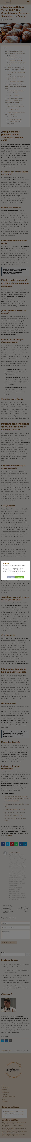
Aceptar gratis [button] (19, 577)
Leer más (15, 573)
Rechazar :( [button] (11, 577)
